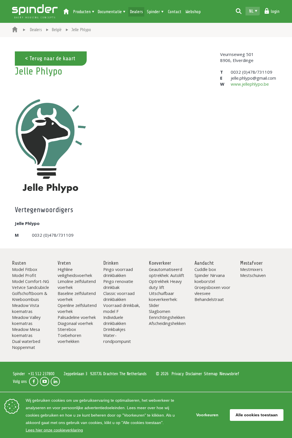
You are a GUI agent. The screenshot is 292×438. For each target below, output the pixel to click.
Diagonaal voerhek (75, 323)
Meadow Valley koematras (26, 320)
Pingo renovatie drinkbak (118, 284)
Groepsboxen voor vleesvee (212, 290)
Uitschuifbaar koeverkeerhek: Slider (163, 299)
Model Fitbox (24, 269)
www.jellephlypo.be (250, 84)
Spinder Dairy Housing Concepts (35, 11)
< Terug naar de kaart (50, 58)
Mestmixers (251, 269)
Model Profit (24, 275)
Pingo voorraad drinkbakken (118, 272)
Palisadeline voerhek (77, 317)
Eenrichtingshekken (167, 317)
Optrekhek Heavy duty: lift (165, 284)
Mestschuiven (253, 275)
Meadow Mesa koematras (26, 332)
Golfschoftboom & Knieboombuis (29, 296)
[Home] (66, 12)
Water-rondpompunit (117, 338)
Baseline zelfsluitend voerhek (77, 296)
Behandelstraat (209, 299)
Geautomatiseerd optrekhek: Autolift (166, 272)
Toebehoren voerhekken (69, 338)
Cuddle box (205, 269)
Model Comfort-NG (30, 281)
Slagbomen (159, 311)
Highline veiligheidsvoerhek (75, 272)
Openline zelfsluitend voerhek (77, 308)
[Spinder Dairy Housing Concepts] (15, 30)
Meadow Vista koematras (25, 308)
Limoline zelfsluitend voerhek (77, 284)
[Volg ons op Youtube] (44, 381)
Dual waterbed (26, 341)
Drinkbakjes (114, 329)
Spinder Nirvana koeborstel (209, 278)
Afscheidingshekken (167, 323)
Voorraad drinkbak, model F (121, 308)
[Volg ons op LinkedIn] (55, 381)
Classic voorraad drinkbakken (119, 296)
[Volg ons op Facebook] (33, 381)
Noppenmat (23, 347)
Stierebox (67, 329)
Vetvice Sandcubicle (30, 287)
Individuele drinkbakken (114, 320)
